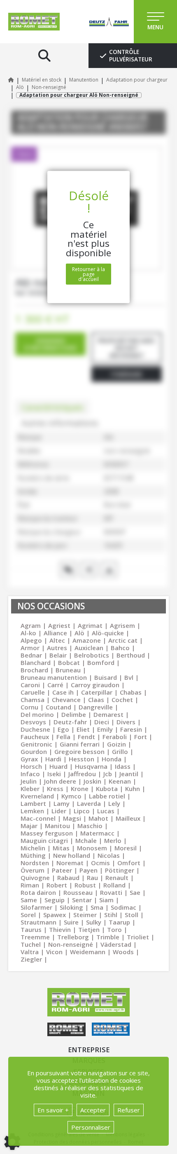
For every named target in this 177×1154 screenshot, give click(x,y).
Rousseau (78, 892)
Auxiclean (89, 647)
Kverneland (37, 796)
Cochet (122, 699)
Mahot (98, 818)
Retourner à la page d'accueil (88, 274)
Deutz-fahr (70, 722)
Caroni (30, 684)
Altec (57, 640)
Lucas (105, 811)
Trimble (107, 937)
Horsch (31, 766)
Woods (123, 951)
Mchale (86, 840)
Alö (79, 633)
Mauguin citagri (44, 840)
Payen (88, 870)
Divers (125, 722)
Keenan (120, 781)
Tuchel (31, 944)
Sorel (28, 914)
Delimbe (73, 714)
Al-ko (28, 633)
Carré (55, 684)
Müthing (33, 855)
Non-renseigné (70, 944)
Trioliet (138, 937)
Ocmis (100, 862)
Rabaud (68, 877)
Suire (71, 922)
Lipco (82, 811)
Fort (140, 736)
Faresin (131, 729)
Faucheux (35, 736)
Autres (57, 647)
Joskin (92, 781)
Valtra (30, 951)
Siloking (71, 907)
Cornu (29, 707)
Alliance (55, 633)
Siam (106, 900)
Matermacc (97, 833)
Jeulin (29, 781)
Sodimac (123, 907)
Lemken (32, 811)
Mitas (61, 848)
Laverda (89, 803)
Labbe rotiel (107, 796)
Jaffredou (82, 773)
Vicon (54, 951)
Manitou (57, 825)
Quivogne (35, 877)
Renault (116, 877)
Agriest (59, 625)
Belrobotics (91, 655)
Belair (58, 655)
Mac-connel (38, 818)
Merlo (112, 840)
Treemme (35, 937)
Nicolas (109, 855)
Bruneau (68, 670)
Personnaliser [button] (90, 1127)
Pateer (62, 870)
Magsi (72, 818)
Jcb (107, 773)
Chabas (131, 692)
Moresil (125, 848)
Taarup (119, 922)
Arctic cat (122, 640)
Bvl (128, 677)
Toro (114, 929)
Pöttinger (119, 870)
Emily (105, 729)
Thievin (60, 929)
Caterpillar (96, 692)
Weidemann (87, 951)
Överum (32, 870)
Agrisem (122, 625)
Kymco (71, 796)
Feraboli (114, 736)
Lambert (33, 803)
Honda (111, 759)
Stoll (131, 914)
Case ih (63, 692)
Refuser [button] (128, 1110)
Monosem (92, 848)
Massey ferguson (47, 833)
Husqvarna (91, 766)
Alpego (31, 640)
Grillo (120, 751)
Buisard (105, 677)
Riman (30, 885)
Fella (63, 736)
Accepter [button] (93, 1110)
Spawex (54, 914)
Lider (58, 811)
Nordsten (35, 862)
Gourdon (34, 751)
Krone (79, 788)
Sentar (82, 900)
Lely (114, 803)
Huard (58, 766)
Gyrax (29, 759)
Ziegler (31, 959)
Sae (135, 892)
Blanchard (36, 662)
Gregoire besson (79, 751)
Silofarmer (36, 907)
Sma (97, 907)
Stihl (110, 914)
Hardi (53, 759)
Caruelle (33, 692)
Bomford (100, 662)
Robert (57, 885)
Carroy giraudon (95, 684)
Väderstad (115, 944)
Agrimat (90, 625)
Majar (29, 825)
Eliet (83, 729)
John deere (60, 781)
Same (29, 900)
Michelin (33, 848)
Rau (92, 877)
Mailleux (128, 818)
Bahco (120, 647)
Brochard (34, 670)
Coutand (58, 707)
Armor (30, 647)
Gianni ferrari (80, 744)
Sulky (93, 922)
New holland (71, 855)
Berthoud (130, 655)
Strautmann (38, 922)
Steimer (85, 914)
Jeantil (128, 773)
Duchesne (35, 729)
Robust (85, 885)
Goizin (116, 744)
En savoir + (53, 1110)
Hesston (81, 759)
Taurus (31, 929)
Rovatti (111, 892)
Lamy (62, 803)
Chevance (66, 699)
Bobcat (69, 662)
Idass (122, 766)
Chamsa (32, 699)
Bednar (31, 655)
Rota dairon (38, 892)
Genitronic (36, 744)
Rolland (114, 885)
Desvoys (33, 722)
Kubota (107, 788)
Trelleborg (73, 937)
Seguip (54, 900)
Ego (63, 729)
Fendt (86, 736)
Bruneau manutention (54, 677)
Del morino (37, 714)
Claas (96, 699)
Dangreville (96, 707)
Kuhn (132, 788)
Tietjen (89, 929)
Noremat (70, 862)
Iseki (54, 773)
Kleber (30, 788)
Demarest (108, 714)
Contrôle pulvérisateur (130, 55)
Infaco (30, 773)
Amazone (86, 640)
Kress (55, 788)
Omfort (128, 862)
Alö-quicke (108, 633)
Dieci (101, 722)
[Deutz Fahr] (100, 21)
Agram (31, 625)
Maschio (89, 825)
